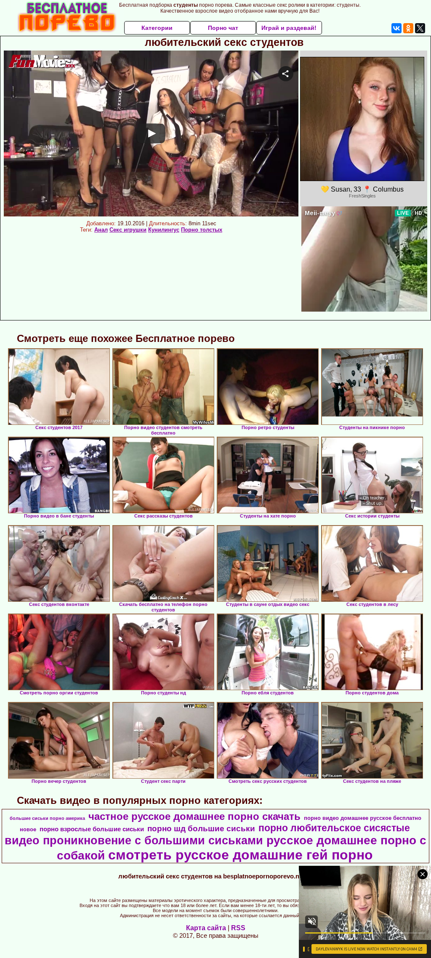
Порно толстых (201, 230)
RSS (238, 927)
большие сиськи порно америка (47, 818)
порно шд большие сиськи (201, 828)
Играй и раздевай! (289, 27)
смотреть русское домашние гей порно (240, 854)
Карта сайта (206, 927)
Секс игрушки (127, 230)
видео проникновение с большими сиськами (134, 840)
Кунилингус (163, 230)
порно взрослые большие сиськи (92, 829)
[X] (420, 28)
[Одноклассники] (408, 28)
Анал (101, 230)
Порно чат (223, 27)
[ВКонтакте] (396, 28)
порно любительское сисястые (334, 827)
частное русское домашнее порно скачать (194, 816)
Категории (157, 27)
